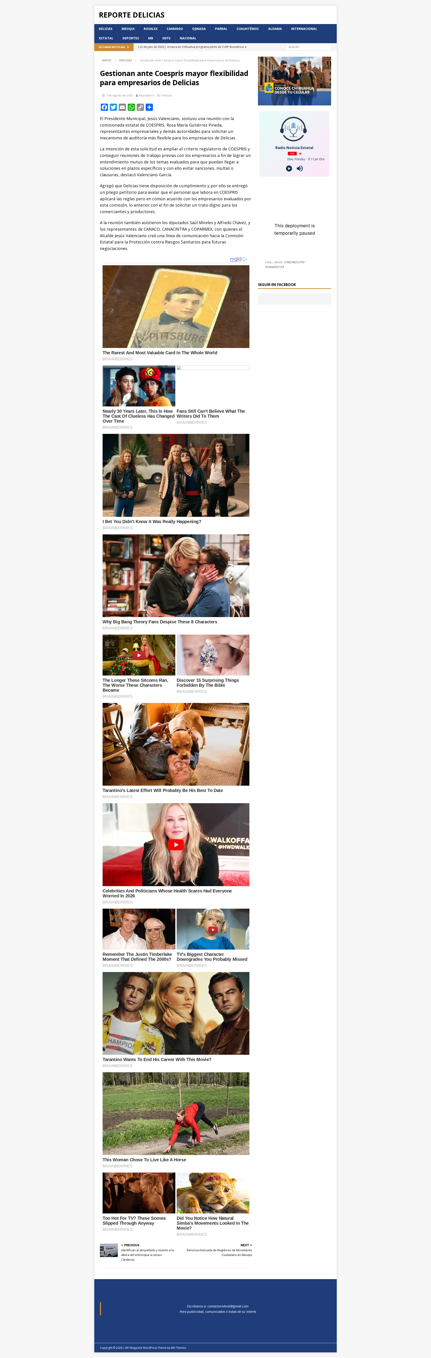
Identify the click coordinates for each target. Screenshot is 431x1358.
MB (150, 38)
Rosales (151, 29)
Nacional (188, 38)
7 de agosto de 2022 (119, 95)
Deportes (131, 38)
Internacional (304, 29)
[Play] (289, 168)
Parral (221, 29)
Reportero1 (146, 95)
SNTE (166, 38)
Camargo (175, 29)
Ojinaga (199, 29)
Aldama (275, 29)
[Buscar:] (308, 47)
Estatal (106, 38)
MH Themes (178, 1348)
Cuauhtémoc (248, 29)
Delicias (105, 29)
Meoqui (128, 29)
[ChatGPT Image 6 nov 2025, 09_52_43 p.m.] (294, 103)
